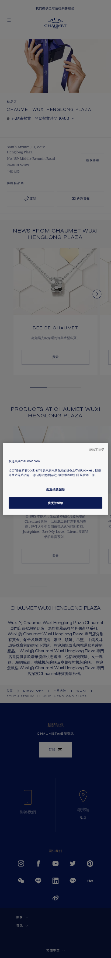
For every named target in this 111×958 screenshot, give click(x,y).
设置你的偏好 (55, 489)
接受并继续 (55, 503)
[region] (55, 479)
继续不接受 (96, 450)
